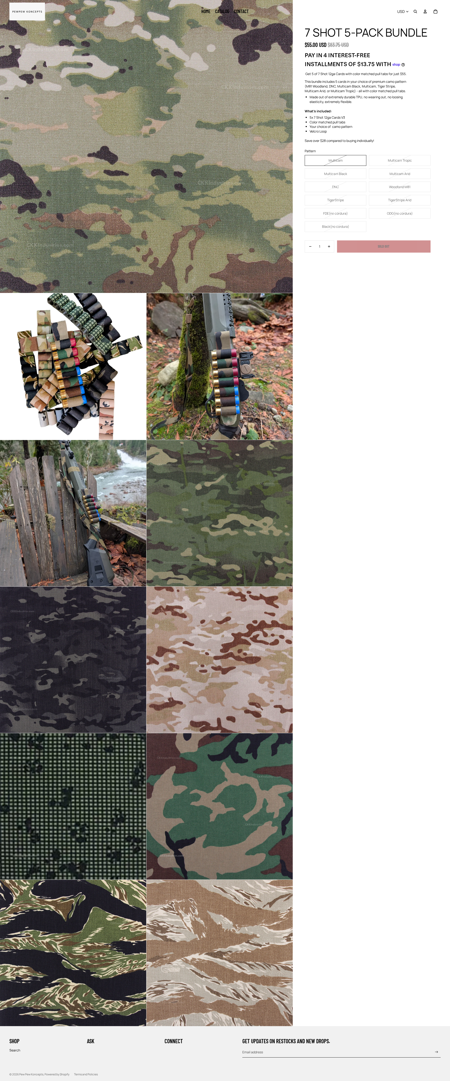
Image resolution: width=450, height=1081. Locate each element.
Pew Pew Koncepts (31, 1074)
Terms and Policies (86, 1074)
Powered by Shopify (57, 1074)
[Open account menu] (425, 11)
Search (14, 1050)
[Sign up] (436, 1052)
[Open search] (415, 11)
